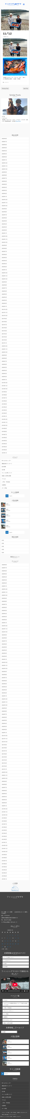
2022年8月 (4, 285)
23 (10, 944)
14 (5, 941)
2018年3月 (4, 446)
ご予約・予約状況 (7, 1007)
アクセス (5, 1000)
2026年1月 (4, 160)
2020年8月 (4, 358)
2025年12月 (4, 163)
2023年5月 (4, 257)
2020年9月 (4, 355)
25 (15, 944)
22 (7, 944)
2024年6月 (4, 218)
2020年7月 (4, 361)
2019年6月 (4, 401)
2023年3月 (4, 263)
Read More (18, 121)
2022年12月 (4, 272)
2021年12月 (4, 309)
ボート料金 (5, 1014)
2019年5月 (4, 404)
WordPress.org (15, 890)
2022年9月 (4, 282)
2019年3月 (4, 410)
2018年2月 (4, 449)
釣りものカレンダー (7, 1020)
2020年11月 (4, 349)
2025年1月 (4, 196)
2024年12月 (4, 199)
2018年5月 (4, 440)
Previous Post (5, 88)
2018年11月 (4, 422)
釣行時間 (5, 966)
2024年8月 (4, 211)
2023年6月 (4, 254)
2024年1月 (4, 233)
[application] (15, 984)
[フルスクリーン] (27, 991)
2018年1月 (4, 452)
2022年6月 (4, 291)
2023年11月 (4, 239)
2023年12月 (4, 236)
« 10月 (2, 949)
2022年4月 (4, 297)
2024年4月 (4, 224)
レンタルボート (6, 82)
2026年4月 (4, 150)
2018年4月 (4, 443)
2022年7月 (4, 288)
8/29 (7, 509)
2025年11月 (4, 166)
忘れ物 (4, 963)
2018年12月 (4, 419)
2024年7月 (4, 214)
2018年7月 (4, 434)
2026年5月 (4, 147)
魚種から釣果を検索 (7, 1023)
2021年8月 (4, 321)
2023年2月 (4, 266)
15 (7, 941)
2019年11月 (4, 385)
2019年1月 (4, 416)
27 (2, 946)
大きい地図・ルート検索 (6, 912)
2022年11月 (4, 276)
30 (10, 946)
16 (10, 941)
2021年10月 (4, 315)
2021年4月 (4, 333)
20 (2, 944)
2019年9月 (4, 391)
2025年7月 (4, 178)
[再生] (3, 991)
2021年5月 (4, 330)
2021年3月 (4, 337)
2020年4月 (4, 370)
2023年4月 (4, 260)
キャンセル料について (8, 957)
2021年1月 (4, 343)
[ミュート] (24, 991)
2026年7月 (4, 141)
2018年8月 (4, 431)
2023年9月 (4, 245)
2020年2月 (4, 376)
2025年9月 (4, 172)
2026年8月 (4, 138)
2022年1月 (4, 306)
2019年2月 (4, 413)
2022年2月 (4, 303)
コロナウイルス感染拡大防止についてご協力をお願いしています (15, 1004)
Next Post (26, 88)
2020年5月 (4, 367)
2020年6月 (4, 364)
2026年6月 (4, 144)
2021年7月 (4, 324)
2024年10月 (4, 205)
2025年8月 (4, 175)
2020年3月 (4, 373)
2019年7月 (4, 398)
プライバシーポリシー (8, 1011)
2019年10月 (4, 388)
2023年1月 (4, 269)
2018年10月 (4, 425)
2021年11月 (4, 312)
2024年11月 (4, 202)
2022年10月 (4, 279)
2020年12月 (4, 346)
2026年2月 (4, 157)
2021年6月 (4, 327)
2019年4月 (4, 407)
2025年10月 (4, 169)
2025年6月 (4, 181)
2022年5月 (4, 294)
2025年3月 (4, 190)
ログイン (15, 886)
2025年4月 (4, 187)
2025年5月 (4, 184)
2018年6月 (4, 437)
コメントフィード (15, 889)
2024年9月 (4, 208)
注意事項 (5, 1017)
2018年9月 (4, 428)
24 (12, 944)
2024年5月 (4, 221)
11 (15, 938)
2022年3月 (4, 300)
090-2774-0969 (7, 920)
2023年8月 (4, 248)
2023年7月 (4, 251)
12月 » (6, 949)
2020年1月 (4, 379)
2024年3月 (4, 227)
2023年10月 (4, 242)
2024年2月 (4, 230)
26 (18, 944)
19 (18, 941)
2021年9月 (4, 318)
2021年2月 (4, 340)
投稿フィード (15, 887)
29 (7, 946)
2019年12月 (4, 382)
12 (18, 938)
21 (5, 944)
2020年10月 (4, 352)
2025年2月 (4, 193)
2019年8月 (4, 395)
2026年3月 (4, 153)
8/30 (7, 504)
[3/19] (15, 106)
